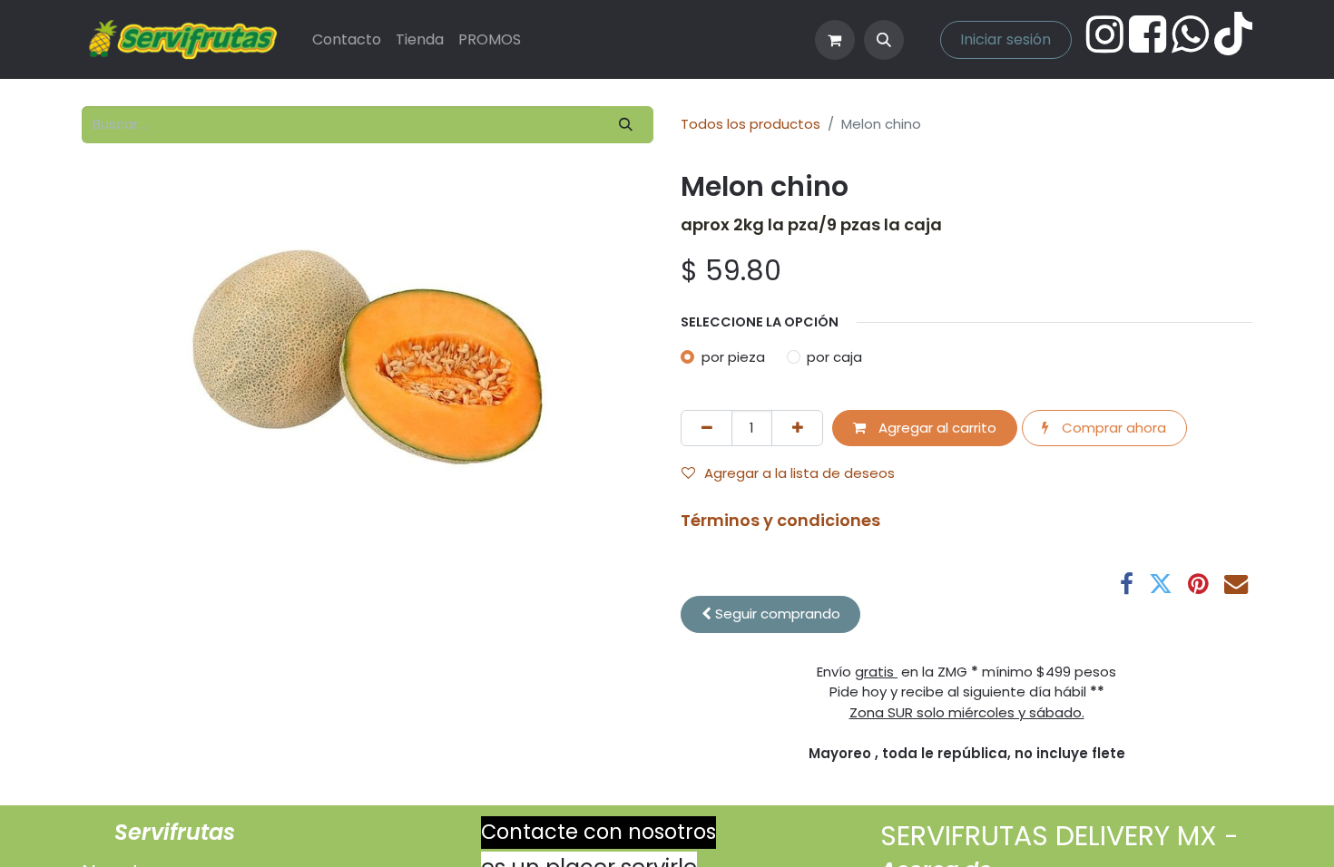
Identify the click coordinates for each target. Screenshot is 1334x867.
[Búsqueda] (626, 124)
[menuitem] (346, 40)
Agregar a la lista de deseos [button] (799, 472)
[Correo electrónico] (1236, 584)
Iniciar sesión (1005, 39)
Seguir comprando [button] (775, 613)
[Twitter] (1160, 584)
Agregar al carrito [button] (935, 427)
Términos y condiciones (780, 520)
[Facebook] (1126, 584)
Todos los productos (750, 123)
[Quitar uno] (706, 428)
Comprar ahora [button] (1112, 427)
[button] (884, 40)
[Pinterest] (1198, 584)
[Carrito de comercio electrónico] (835, 40)
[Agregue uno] (797, 428)
